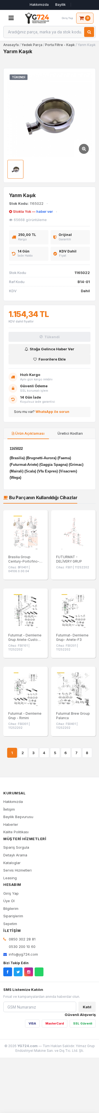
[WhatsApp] (39, 971)
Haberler (10, 824)
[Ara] (89, 32)
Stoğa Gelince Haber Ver (52, 349)
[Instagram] (28, 971)
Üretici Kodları (70, 433)
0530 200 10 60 (21, 946)
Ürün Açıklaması (29, 433)
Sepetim (10, 923)
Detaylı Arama (15, 855)
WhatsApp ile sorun (52, 412)
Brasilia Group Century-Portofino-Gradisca (23, 561)
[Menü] (11, 18)
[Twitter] (18, 971)
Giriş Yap (11, 893)
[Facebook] (7, 971)
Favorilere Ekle (52, 359)
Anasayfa (11, 45)
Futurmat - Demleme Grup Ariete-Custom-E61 (25, 639)
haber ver (44, 211)
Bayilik (60, 4)
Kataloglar (12, 863)
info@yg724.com (23, 954)
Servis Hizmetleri (17, 870)
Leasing (10, 878)
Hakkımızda (39, 4)
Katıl (87, 1007)
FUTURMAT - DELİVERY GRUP (69, 559)
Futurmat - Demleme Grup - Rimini (25, 715)
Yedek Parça (32, 45)
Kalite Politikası (16, 832)
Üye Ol (9, 901)
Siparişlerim (13, 916)
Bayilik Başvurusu (18, 816)
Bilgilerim (10, 908)
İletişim (9, 809)
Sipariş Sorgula (16, 847)
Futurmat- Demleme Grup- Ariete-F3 (72, 637)
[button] (49, 114)
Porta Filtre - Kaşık (60, 45)
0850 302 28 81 (21, 939)
